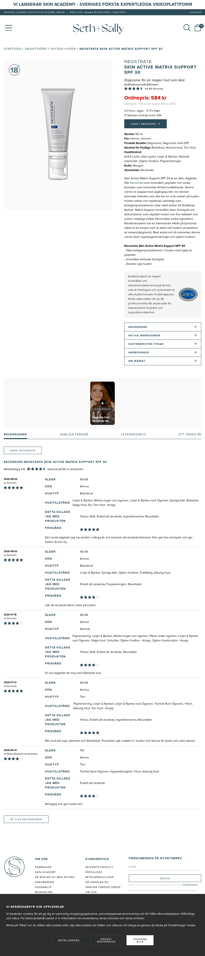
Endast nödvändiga (106, 940)
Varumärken (44, 882)
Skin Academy (45, 872)
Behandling (44, 892)
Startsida (12, 49)
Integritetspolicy (99, 867)
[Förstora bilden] (58, 134)
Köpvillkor (94, 872)
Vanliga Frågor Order (103, 887)
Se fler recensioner (26, 819)
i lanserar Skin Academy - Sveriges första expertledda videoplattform (104, 4)
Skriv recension (22, 450)
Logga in (195, 13)
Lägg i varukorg (145, 124)
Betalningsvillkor (100, 877)
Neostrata (136, 183)
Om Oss (91, 892)
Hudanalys (43, 887)
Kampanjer (43, 867)
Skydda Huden (63, 49)
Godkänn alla (140, 940)
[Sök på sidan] (187, 27)
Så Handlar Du (97, 882)
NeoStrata (138, 62)
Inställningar (69, 940)
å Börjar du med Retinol (56, 877)
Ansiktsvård (36, 49)
